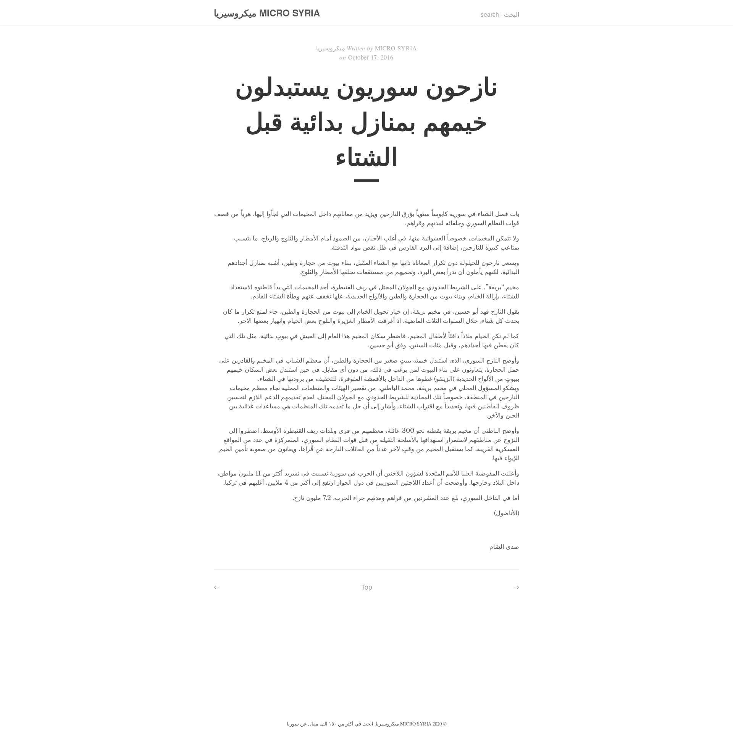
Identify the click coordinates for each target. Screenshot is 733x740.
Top (366, 587)
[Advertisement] (366, 661)
